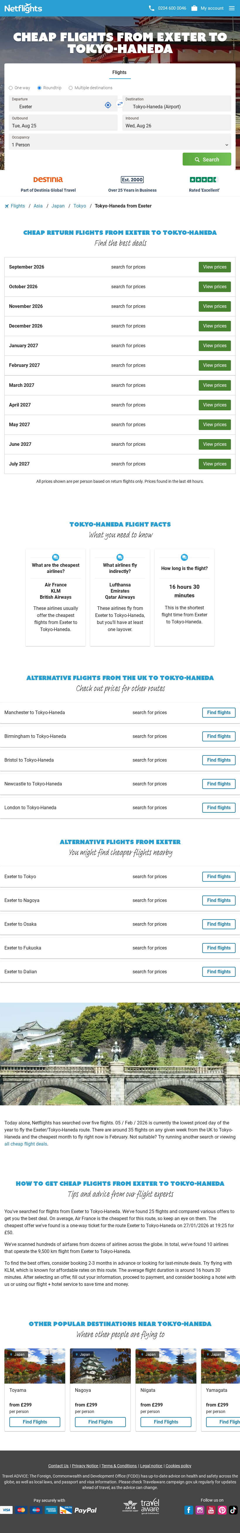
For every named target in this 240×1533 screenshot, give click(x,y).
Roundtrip (52, 87)
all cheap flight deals (25, 1144)
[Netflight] (23, 8)
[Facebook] (188, 1510)
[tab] (120, 72)
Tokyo (80, 206)
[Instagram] (200, 1510)
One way (22, 87)
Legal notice (151, 1465)
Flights (18, 206)
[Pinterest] (222, 1510)
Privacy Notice (85, 1465)
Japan (59, 206)
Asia (39, 206)
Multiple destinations (93, 87)
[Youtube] (211, 1510)
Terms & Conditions (120, 1465)
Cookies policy (178, 1465)
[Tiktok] (233, 1510)
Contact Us (58, 1465)
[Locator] (108, 105)
